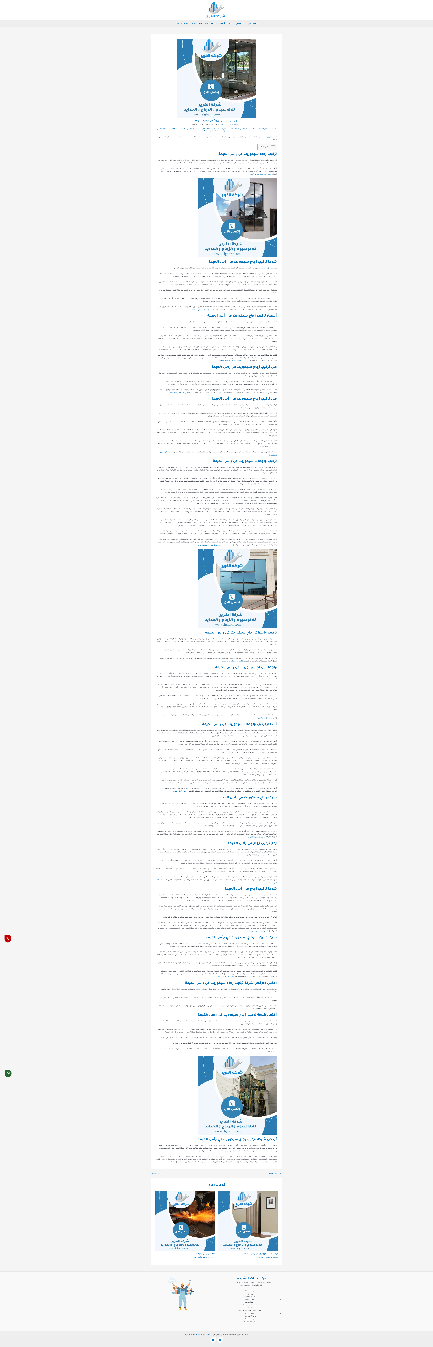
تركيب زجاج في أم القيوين (256, 837)
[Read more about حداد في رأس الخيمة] (185, 1221)
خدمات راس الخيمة (272, 1257)
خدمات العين (197, 23)
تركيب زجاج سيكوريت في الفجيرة (181, 392)
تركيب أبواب (235, 128)
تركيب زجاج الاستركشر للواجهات (230, 361)
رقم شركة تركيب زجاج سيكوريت (191, 128)
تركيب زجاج (164, 168)
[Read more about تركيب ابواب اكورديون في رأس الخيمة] (248, 1221)
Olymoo (207, 1335)
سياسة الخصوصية (194, 1335)
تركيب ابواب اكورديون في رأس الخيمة (261, 1254)
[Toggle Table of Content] (271, 147)
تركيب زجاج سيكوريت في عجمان (232, 661)
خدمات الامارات (182, 23)
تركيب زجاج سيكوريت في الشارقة (203, 310)
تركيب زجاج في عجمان (180, 791)
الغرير (268, 137)
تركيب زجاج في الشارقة (226, 977)
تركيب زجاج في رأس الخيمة (256, 931)
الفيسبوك (168, 1162)
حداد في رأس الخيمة (205, 1254)
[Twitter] (213, 1340)
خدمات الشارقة (226, 23)
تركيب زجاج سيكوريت (223, 128)
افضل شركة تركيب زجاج (248, 128)
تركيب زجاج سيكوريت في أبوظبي (209, 545)
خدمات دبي (240, 23)
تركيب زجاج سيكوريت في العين (260, 174)
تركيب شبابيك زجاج (208, 128)
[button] (175, 23)
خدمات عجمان (210, 23)
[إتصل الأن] (8, 938)
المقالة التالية (156, 1173)
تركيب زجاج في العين (265, 718)
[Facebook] (220, 1340)
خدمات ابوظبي (253, 23)
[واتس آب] (8, 1073)
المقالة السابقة (275, 1173)
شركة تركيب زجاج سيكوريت (169, 128)
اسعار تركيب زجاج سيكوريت (266, 128)
